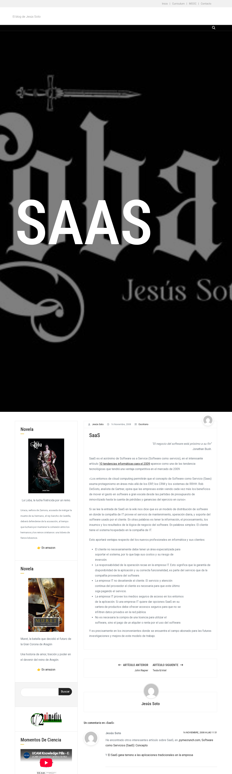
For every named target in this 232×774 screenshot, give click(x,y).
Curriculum (178, 3)
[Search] (213, 28)
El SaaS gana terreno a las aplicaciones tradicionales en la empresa (150, 755)
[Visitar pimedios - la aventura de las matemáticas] (46, 719)
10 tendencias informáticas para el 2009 (124, 463)
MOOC (192, 3)
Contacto (206, 3)
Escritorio (143, 424)
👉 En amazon (46, 547)
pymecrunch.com (189, 740)
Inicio (165, 3)
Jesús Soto (97, 424)
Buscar (65, 691)
